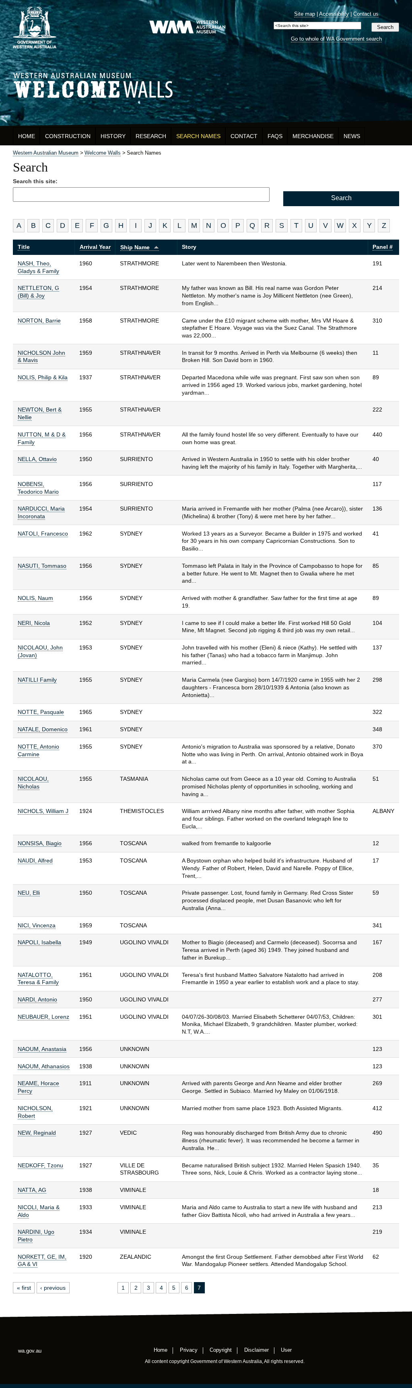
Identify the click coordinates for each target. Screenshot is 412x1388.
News (352, 136)
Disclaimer (256, 1350)
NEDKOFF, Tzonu (40, 1165)
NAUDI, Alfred (35, 860)
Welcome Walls (206, 84)
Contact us (366, 14)
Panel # (383, 247)
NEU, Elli (29, 892)
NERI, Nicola (34, 623)
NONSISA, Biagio (40, 843)
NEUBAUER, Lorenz (43, 1017)
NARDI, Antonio (37, 999)
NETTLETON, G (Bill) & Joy (38, 292)
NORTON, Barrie (39, 320)
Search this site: (35, 181)
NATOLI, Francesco (43, 533)
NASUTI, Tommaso (42, 566)
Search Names (198, 136)
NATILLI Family (37, 679)
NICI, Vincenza (37, 925)
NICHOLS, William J (43, 811)
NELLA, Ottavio (37, 459)
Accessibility (334, 14)
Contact (244, 136)
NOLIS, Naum (35, 598)
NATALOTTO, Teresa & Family (38, 979)
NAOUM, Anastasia (42, 1049)
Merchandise (313, 136)
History (113, 136)
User (286, 1350)
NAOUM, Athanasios (44, 1066)
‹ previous (53, 1288)
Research (151, 136)
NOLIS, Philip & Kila (43, 377)
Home (26, 136)
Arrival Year (95, 247)
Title (24, 247)
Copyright (221, 1350)
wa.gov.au (29, 1351)
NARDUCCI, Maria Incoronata (41, 512)
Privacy (189, 1350)
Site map (304, 14)
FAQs (275, 136)
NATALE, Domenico (43, 729)
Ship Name (135, 247)
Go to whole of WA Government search (336, 39)
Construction (68, 136)
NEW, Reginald (37, 1132)
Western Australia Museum (34, 27)
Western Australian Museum (187, 27)
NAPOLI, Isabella (39, 942)
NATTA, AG (32, 1190)
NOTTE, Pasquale (41, 712)
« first (24, 1288)
